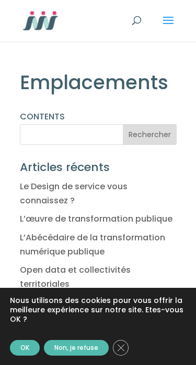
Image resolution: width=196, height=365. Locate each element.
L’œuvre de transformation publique (96, 219)
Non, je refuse (76, 347)
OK (24, 347)
